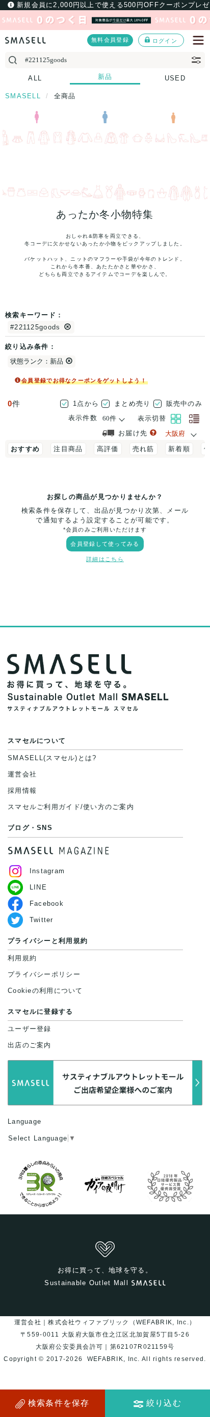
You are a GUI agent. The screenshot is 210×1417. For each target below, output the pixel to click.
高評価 (108, 449)
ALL (35, 78)
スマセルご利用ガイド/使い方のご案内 (71, 807)
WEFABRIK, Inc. (113, 1359)
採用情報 (22, 790)
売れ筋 (143, 449)
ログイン (164, 41)
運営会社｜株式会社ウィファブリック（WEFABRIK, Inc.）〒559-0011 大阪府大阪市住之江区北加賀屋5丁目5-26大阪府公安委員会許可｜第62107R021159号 (105, 1334)
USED (175, 78)
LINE (38, 887)
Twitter (42, 920)
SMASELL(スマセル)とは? (52, 758)
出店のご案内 (29, 1045)
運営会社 (22, 774)
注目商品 (68, 449)
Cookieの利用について (45, 990)
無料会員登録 (110, 40)
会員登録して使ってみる (104, 544)
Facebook (47, 903)
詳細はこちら (105, 559)
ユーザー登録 (29, 1029)
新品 (105, 76)
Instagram (47, 871)
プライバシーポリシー (44, 974)
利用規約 (22, 958)
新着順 (179, 449)
